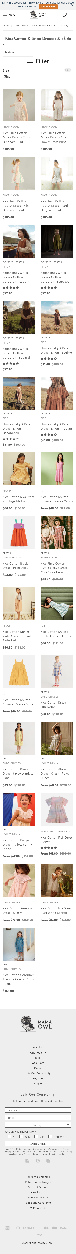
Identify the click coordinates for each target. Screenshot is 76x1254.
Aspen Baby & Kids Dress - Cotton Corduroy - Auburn (16, 277)
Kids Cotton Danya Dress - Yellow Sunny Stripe (17, 845)
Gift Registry (38, 1053)
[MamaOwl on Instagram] (48, 1161)
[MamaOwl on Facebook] (27, 1161)
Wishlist (38, 1047)
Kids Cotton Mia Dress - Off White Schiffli (56, 910)
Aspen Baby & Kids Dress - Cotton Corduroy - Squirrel (16, 353)
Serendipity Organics (55, 831)
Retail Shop (38, 1192)
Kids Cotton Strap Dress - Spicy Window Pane (18, 774)
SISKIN (6, 267)
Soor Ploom (11, 127)
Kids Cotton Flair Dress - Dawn (57, 840)
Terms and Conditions (38, 1203)
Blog (38, 1058)
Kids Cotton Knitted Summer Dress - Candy (57, 499)
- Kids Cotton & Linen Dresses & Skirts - (35, 26)
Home (6, 26)
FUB (43, 491)
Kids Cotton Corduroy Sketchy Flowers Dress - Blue (18, 979)
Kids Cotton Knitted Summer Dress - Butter (18, 702)
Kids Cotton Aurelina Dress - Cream (17, 910)
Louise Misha (49, 763)
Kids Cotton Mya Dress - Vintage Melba (18, 499)
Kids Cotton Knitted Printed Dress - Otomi (56, 634)
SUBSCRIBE (38, 1144)
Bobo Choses (12, 557)
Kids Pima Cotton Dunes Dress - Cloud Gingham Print (17, 137)
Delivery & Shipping (38, 1177)
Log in (38, 1083)
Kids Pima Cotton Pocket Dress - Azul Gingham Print (54, 206)
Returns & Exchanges (38, 1182)
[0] (71, 15)
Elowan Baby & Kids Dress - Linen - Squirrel (57, 350)
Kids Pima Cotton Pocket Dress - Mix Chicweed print (16, 206)
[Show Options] (68, 1124)
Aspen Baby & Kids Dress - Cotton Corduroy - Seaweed (55, 277)
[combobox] (37, 1124)
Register (38, 1078)
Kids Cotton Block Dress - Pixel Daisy (15, 566)
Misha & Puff (49, 557)
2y (8, 77)
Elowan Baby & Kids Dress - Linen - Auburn (56, 426)
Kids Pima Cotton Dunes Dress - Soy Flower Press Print (53, 137)
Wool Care (38, 1063)
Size (6, 70)
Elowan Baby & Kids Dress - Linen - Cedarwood (16, 429)
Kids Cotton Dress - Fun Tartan (54, 705)
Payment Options (38, 1187)
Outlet (38, 1068)
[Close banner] (72, 5)
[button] (11, 287)
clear (68, 70)
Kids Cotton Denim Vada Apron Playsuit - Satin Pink (18, 636)
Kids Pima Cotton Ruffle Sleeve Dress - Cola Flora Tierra (55, 568)
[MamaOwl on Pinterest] (38, 1161)
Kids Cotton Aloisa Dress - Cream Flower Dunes (56, 774)
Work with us (38, 1208)
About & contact (38, 1197)
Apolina (8, 491)
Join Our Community (37, 1073)
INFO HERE (47, 6)
